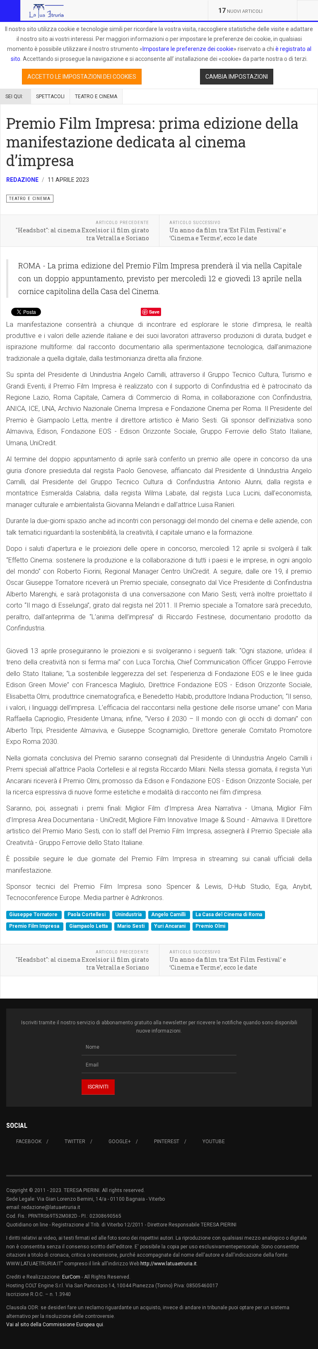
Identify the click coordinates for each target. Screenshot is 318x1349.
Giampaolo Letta (89, 926)
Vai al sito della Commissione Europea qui (54, 1324)
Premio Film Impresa (34, 926)
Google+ (119, 1141)
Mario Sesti (131, 926)
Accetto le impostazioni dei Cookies (81, 76)
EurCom (71, 1277)
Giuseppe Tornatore (34, 915)
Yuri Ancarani (170, 926)
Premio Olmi (210, 926)
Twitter (75, 1141)
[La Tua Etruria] (46, 10)
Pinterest (166, 1141)
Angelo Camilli (169, 915)
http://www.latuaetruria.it (168, 1264)
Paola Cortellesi (87, 915)
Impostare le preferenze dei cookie (188, 49)
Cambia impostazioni (236, 76)
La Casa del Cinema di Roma (228, 915)
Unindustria (129, 915)
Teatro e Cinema (96, 96)
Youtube (213, 1141)
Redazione (22, 179)
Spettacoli (50, 96)
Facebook (28, 1141)
